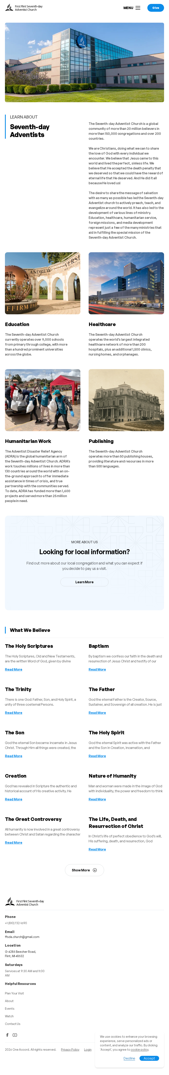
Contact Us (12, 1024)
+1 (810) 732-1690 (16, 923)
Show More (81, 870)
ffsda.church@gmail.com (22, 937)
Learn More (84, 582)
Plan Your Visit (14, 993)
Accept (149, 1058)
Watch (9, 1016)
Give (155, 7)
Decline (129, 1058)
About (9, 1001)
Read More (13, 669)
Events (9, 1008)
